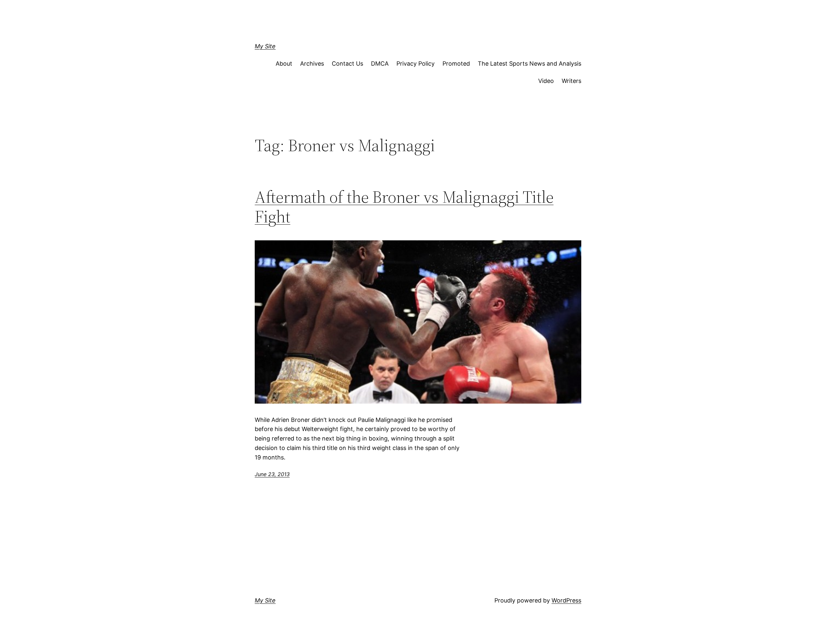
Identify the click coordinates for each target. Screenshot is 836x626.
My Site (265, 46)
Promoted (456, 63)
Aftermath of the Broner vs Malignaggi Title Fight (404, 206)
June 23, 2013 (272, 474)
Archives (312, 63)
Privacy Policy (415, 63)
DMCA (380, 63)
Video (546, 80)
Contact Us (347, 63)
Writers (571, 80)
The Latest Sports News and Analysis (529, 63)
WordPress (566, 600)
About (284, 63)
